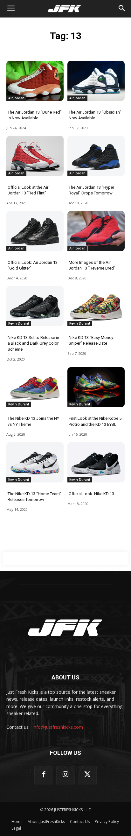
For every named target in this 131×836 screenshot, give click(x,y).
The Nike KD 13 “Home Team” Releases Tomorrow (34, 496)
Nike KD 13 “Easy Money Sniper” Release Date (91, 340)
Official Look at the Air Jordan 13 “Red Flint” (28, 190)
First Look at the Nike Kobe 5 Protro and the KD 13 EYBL (95, 421)
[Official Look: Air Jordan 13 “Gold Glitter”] (35, 231)
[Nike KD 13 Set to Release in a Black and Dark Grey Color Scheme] (35, 306)
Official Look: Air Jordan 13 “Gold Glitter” (33, 265)
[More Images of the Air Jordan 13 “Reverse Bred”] (96, 231)
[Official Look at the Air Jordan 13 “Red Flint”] (35, 156)
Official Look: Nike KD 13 (91, 493)
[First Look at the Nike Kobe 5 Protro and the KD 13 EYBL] (96, 387)
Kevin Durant (18, 323)
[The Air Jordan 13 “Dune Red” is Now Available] (35, 81)
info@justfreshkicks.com (58, 727)
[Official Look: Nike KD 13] (96, 462)
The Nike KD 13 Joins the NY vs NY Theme (33, 421)
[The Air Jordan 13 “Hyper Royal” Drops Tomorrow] (96, 156)
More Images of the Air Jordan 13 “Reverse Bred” (92, 265)
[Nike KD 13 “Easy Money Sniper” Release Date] (96, 306)
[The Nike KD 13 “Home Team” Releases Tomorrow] (35, 462)
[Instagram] (65, 775)
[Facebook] (43, 775)
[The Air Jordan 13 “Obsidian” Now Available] (96, 81)
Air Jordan (16, 98)
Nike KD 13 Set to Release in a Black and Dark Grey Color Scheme (33, 343)
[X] (87, 775)
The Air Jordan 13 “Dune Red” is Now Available (35, 115)
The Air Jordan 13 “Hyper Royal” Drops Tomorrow (91, 190)
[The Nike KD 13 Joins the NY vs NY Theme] (35, 387)
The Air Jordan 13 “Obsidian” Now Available (95, 115)
